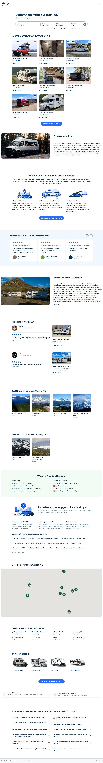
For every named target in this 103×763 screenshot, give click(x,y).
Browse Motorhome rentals (51, 123)
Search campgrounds (18, 552)
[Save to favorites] (35, 41)
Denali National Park (38, 413)
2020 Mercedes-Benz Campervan (51, 245)
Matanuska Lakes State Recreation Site (73, 538)
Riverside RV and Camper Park (35, 543)
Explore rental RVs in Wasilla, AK (51, 218)
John (20, 353)
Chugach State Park (18, 457)
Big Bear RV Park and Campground (23, 538)
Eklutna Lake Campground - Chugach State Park (70, 548)
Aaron (21, 326)
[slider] (18, 60)
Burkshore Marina (76, 543)
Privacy (29, 760)
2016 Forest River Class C (21, 245)
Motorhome (64, 28)
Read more (57, 304)
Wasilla (86, 28)
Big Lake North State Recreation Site (41, 548)
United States (73, 28)
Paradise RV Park (18, 543)
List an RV (97, 4)
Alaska (80, 28)
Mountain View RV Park (20, 548)
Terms (23, 760)
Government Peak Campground (58, 543)
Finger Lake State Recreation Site (47, 538)
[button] (28, 24)
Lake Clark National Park (60, 413)
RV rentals (56, 28)
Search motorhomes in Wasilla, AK (52, 681)
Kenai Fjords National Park (19, 413)
